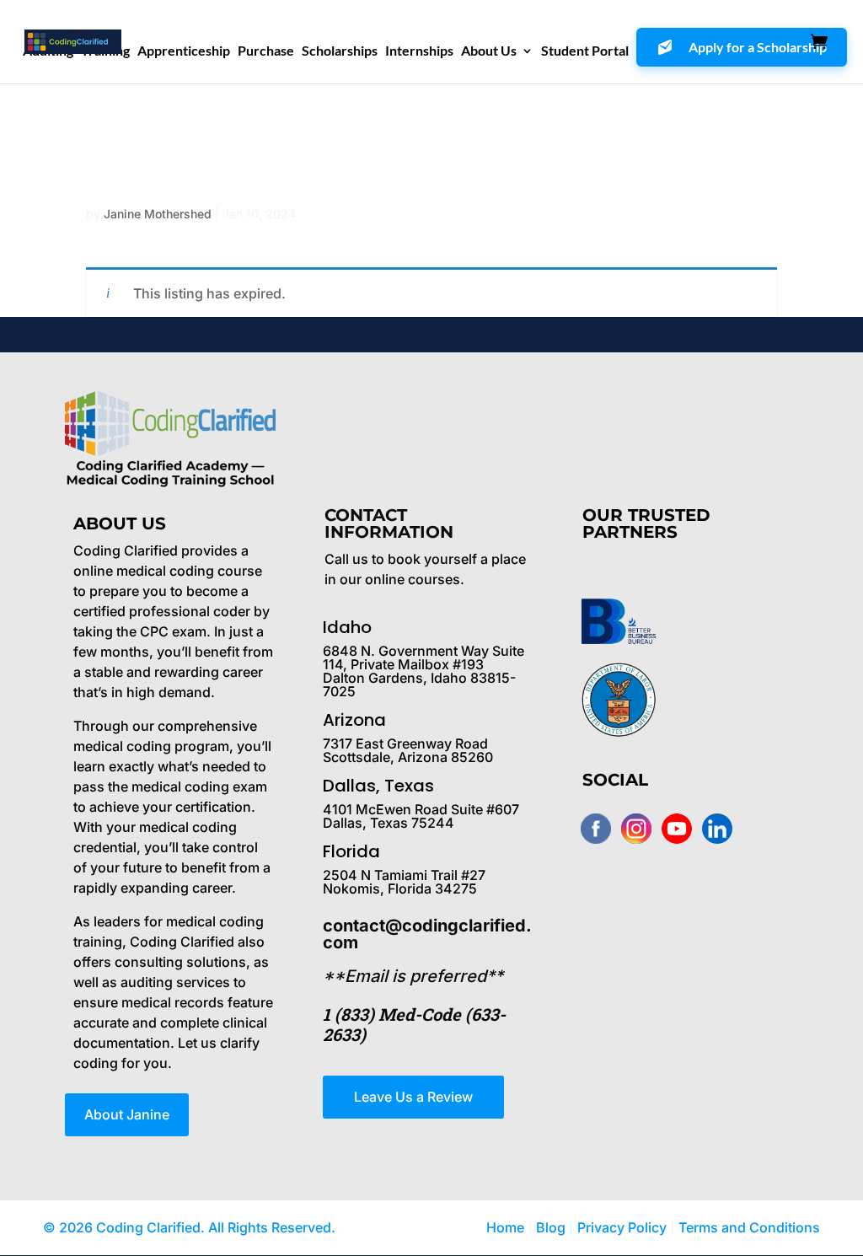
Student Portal (585, 51)
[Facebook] (596, 828)
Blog (551, 1227)
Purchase (266, 51)
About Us (489, 51)
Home (505, 1227)
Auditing (48, 51)
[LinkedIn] (717, 828)
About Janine (126, 1114)
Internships (419, 51)
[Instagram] (636, 828)
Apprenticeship (183, 51)
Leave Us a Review (413, 1096)
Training (105, 51)
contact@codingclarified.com (427, 934)
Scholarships (340, 51)
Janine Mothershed (158, 214)
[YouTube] (677, 828)
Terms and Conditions (749, 1227)
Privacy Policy (623, 1227)
